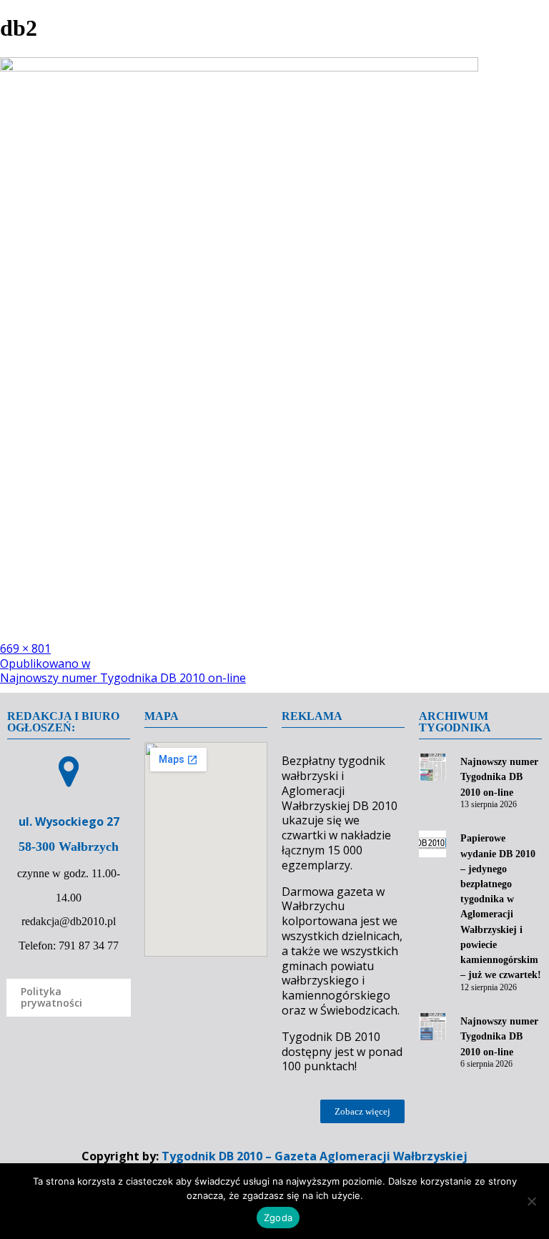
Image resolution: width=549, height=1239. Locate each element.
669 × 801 (25, 648)
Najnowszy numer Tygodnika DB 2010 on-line (499, 776)
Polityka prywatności (51, 997)
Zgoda (278, 1217)
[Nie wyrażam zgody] (531, 1201)
